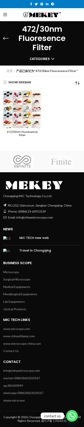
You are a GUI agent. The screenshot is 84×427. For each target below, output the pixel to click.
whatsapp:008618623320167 (23, 393)
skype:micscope (14, 400)
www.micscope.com (16, 329)
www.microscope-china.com (22, 343)
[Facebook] (31, 4)
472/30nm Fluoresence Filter (22, 133)
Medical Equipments (16, 287)
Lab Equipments (14, 301)
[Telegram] (52, 4)
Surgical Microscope (16, 279)
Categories (40, 59)
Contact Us (11, 351)
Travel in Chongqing (35, 250)
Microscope (11, 272)
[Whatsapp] (72, 416)
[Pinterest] (42, 4)
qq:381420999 (13, 385)
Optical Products (14, 309)
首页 (10, 71)
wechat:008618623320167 (21, 378)
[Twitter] (36, 4)
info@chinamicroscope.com (21, 370)
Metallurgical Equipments (20, 294)
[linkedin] (47, 4)
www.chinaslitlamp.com (19, 336)
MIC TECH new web (34, 238)
